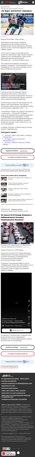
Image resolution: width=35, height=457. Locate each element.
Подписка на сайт (8, 386)
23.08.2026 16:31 (5, 209)
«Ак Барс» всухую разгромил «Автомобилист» (14, 139)
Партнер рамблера (16, 448)
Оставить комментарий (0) (17, 157)
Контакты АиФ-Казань (9, 388)
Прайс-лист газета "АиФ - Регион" (13, 391)
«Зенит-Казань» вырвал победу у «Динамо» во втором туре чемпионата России (20, 200)
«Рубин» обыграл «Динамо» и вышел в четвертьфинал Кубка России (18, 184)
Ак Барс (3, 36)
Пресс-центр (24, 379)
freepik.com (26, 247)
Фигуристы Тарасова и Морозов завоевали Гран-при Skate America (19, 194)
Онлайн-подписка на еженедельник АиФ (16, 383)
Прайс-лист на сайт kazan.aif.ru (13, 393)
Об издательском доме (10, 379)
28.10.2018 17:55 (5, 7)
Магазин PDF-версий (8, 381)
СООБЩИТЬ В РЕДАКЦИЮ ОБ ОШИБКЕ (14, 399)
